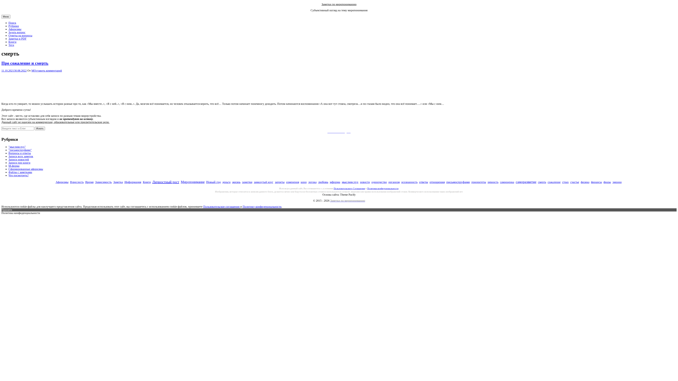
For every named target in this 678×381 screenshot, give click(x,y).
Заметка (118, 182)
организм (394, 182)
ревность (493, 182)
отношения (437, 182)
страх (565, 182)
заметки (247, 182)
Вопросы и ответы (19, 153)
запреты (280, 182)
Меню (6, 16)
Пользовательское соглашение (221, 206)
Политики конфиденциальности (383, 188)
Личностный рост (165, 182)
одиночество (379, 182)
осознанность (409, 182)
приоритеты (478, 182)
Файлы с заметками (20, 172)
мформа (335, 182)
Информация (132, 182)
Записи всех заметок (20, 156)
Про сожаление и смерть (24, 63)
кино (304, 182)
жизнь (236, 182)
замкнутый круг (263, 182)
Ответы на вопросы (20, 35)
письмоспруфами (458, 182)
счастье (574, 182)
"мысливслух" (17, 146)
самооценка (507, 182)
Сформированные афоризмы (25, 169)
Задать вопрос (16, 32)
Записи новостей (18, 159)
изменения (292, 182)
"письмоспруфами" (20, 150)
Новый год (213, 182)
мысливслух (350, 182)
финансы (596, 182)
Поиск (12, 22)
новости (365, 182)
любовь (323, 182)
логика (312, 182)
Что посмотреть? (18, 175)
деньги (226, 182)
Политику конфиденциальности (262, 206)
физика (585, 182)
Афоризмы (14, 29)
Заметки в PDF (17, 38)
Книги (12, 41)
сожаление (554, 182)
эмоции (617, 182)
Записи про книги (19, 162)
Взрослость (77, 182)
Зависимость (103, 182)
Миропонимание (193, 182)
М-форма (13, 165)
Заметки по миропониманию (339, 4)
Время (89, 182)
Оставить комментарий (48, 70)
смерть (542, 182)
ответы (423, 182)
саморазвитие (526, 182)
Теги (11, 45)
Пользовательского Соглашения (349, 188)
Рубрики (13, 26)
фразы (607, 182)
